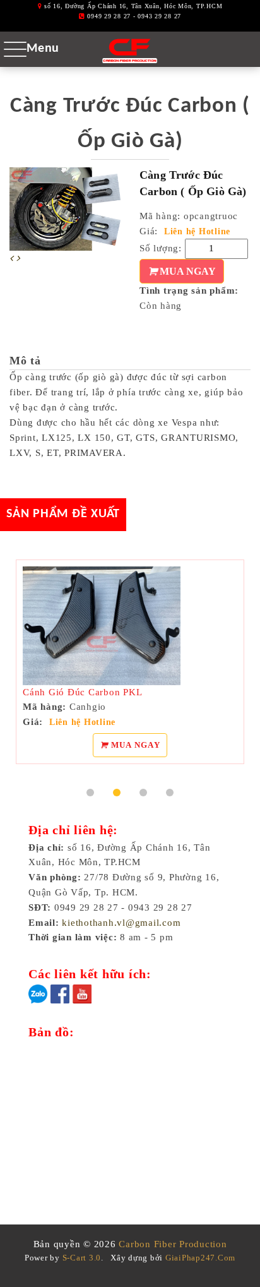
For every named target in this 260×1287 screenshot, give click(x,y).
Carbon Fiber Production (173, 1244)
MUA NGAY (186, 271)
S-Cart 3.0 (82, 1257)
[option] (65, 209)
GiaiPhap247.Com (200, 1257)
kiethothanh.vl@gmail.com (121, 923)
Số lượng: (160, 248)
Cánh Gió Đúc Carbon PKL (82, 692)
